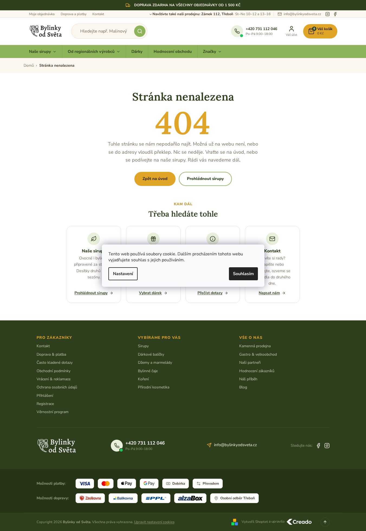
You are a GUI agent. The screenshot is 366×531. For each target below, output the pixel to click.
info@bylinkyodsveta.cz (235, 445)
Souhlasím (243, 274)
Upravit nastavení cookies (154, 522)
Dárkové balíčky (151, 354)
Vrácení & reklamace (53, 379)
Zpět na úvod (154, 178)
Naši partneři (250, 362)
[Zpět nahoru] (325, 522)
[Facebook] (335, 14)
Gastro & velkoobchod (258, 354)
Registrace (45, 403)
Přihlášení (45, 395)
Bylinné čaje (148, 371)
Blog (243, 387)
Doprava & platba (51, 354)
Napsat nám (269, 292)
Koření (143, 379)
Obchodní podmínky (53, 371)
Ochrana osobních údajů (57, 387)
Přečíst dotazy (209, 292)
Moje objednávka (42, 14)
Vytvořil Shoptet (255, 521)
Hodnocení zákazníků (256, 371)
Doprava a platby (73, 14)
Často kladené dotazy (55, 362)
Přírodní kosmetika (153, 387)
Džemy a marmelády (155, 362)
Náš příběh (248, 379)
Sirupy (143, 346)
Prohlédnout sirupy (205, 178)
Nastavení (123, 274)
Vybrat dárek (150, 292)
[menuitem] (43, 51)
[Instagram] (327, 14)
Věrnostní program (53, 411)
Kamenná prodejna (255, 346)
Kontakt (98, 14)
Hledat (139, 31)
